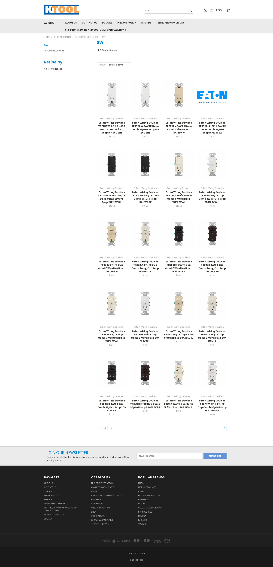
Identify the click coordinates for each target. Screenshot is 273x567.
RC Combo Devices (54, 50)
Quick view (112, 88)
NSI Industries (145, 512)
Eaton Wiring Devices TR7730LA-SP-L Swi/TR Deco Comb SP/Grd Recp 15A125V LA (212, 127)
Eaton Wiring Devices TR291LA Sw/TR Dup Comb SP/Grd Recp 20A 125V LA (212, 336)
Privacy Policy (126, 22)
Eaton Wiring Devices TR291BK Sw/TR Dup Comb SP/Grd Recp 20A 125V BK (111, 405)
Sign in (47, 514)
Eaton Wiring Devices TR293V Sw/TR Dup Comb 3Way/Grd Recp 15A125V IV (111, 266)
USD (219, 10)
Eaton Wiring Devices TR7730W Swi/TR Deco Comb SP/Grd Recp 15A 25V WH (145, 127)
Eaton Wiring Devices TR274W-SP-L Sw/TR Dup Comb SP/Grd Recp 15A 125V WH (212, 405)
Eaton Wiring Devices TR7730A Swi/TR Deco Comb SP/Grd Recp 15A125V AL (179, 197)
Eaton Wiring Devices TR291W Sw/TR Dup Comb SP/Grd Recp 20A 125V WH (145, 336)
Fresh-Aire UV (98, 516)
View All (142, 524)
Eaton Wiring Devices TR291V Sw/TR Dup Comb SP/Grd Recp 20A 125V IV (179, 334)
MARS (141, 483)
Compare (110, 94)
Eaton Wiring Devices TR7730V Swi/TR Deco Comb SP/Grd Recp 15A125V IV (179, 127)
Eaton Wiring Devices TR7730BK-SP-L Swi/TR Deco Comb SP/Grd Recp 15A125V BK (112, 197)
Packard (142, 520)
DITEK (93, 512)
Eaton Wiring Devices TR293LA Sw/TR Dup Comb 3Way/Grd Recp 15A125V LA (145, 266)
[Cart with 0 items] (228, 10)
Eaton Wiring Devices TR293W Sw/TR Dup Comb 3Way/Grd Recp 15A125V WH (212, 197)
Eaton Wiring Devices (149, 495)
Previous (265, 557)
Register (59, 514)
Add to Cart (111, 100)
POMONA (142, 516)
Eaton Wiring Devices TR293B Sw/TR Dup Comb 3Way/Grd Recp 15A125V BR (212, 266)
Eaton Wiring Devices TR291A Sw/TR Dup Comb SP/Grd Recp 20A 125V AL (179, 404)
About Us (71, 22)
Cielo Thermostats (100, 507)
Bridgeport (97, 499)
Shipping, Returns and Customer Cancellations (95, 29)
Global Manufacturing (150, 507)
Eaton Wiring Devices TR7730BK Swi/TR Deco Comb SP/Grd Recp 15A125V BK (145, 197)
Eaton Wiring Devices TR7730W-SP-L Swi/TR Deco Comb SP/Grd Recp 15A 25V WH (111, 127)
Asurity (95, 491)
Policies (107, 22)
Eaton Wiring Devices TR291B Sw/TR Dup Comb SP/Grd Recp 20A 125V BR (145, 404)
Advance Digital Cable (102, 487)
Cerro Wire (97, 503)
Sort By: (102, 64)
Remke (141, 491)
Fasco (141, 503)
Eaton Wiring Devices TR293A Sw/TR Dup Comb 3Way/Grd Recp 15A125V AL (111, 336)
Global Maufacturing (102, 520)
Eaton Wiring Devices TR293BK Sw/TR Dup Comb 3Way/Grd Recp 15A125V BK (178, 266)
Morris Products (147, 487)
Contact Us (89, 22)
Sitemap (48, 518)
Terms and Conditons (170, 22)
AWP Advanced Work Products (107, 495)
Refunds (146, 22)
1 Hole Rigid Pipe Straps (102, 483)
